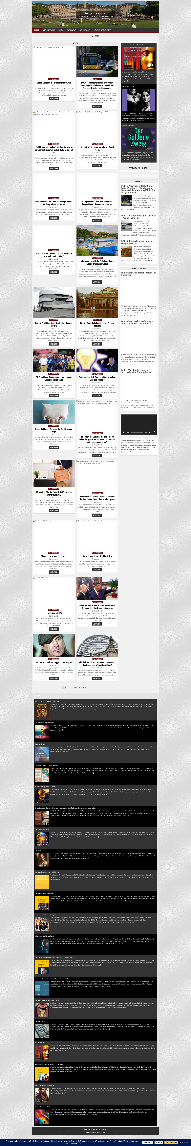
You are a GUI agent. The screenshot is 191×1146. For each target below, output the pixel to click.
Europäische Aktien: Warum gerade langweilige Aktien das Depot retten (97, 203)
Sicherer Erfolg (40, 701)
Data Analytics (40, 979)
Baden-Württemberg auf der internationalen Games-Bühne (136, 371)
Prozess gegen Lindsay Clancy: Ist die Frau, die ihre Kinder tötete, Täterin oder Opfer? (97, 498)
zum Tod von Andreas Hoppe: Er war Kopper (53, 662)
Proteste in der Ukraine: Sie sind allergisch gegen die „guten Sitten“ (54, 254)
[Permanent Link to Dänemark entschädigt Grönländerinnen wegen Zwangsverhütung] (97, 240)
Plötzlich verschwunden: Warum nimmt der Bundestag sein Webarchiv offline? (97, 663)
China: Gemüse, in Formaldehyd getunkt (54, 82)
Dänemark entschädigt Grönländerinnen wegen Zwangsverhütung (97, 262)
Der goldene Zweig (128, 84)
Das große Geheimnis (42, 1085)
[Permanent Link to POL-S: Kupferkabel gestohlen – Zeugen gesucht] (97, 302)
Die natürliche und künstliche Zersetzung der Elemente (54, 915)
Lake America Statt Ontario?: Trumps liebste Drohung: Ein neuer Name (54, 203)
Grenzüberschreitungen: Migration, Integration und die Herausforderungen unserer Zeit (65, 765)
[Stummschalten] (150, 432)
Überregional (55, 79)
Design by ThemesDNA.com (95, 1132)
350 (75, 687)
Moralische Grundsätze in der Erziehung (49, 1021)
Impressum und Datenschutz (102, 30)
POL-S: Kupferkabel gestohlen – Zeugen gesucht (97, 324)
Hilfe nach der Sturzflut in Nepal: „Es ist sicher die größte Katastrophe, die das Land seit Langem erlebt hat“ (97, 439)
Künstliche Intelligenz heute (44, 893)
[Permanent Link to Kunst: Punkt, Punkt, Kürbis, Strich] (97, 535)
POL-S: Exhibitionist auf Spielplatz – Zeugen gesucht (54, 324)
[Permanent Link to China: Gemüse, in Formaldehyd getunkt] (54, 61)
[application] (139, 424)
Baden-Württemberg (49, 30)
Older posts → (83, 687)
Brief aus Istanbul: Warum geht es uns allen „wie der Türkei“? (97, 378)
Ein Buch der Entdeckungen (44, 1043)
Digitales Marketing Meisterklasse (46, 722)
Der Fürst (38, 808)
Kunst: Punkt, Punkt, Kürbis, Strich (97, 556)
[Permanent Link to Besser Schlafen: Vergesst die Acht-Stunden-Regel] (54, 412)
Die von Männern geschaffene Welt (47, 957)
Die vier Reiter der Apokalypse (45, 872)
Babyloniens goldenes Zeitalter (45, 744)
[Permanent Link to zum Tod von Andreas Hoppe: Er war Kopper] (54, 645)
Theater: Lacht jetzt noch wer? (54, 556)
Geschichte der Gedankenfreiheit (46, 1000)
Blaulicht (98, 79)
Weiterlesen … (131, 209)
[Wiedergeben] (124, 432)
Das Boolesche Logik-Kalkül (44, 851)
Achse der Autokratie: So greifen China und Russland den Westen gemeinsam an (97, 606)
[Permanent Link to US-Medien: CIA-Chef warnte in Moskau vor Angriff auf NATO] (54, 473)
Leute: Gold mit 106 (54, 613)
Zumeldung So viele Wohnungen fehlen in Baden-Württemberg (137, 322)
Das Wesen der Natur (42, 787)
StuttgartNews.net (95, 13)
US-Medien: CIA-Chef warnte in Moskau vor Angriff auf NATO (54, 493)
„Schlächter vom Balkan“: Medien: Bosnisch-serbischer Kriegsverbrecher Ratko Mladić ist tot (54, 150)
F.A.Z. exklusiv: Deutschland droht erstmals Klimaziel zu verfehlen (54, 378)
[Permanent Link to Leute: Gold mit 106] (54, 592)
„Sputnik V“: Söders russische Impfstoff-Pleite (97, 148)
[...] (146, 79)
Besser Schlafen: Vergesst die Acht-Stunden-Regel (54, 430)
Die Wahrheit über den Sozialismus (134, 123)
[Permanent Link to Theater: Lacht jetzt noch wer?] (54, 535)
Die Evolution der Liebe (43, 1064)
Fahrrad (60, 30)
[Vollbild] (154, 432)
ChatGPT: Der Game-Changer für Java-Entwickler (52, 936)
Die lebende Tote (128, 45)
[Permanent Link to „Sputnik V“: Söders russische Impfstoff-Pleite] (97, 126)
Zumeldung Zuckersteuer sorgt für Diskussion (138, 273)
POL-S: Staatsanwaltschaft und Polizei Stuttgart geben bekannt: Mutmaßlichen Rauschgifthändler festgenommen (97, 85)
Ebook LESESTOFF (71, 30)
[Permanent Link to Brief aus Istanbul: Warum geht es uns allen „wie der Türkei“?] (97, 360)
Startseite (36, 30)
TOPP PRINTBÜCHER (85, 30)
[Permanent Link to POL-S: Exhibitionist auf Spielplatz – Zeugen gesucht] (54, 302)
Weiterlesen (54, 98)
